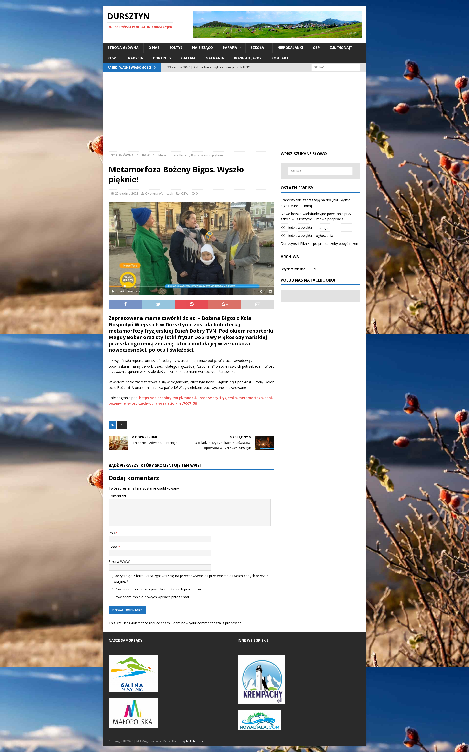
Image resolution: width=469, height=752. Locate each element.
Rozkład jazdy (247, 58)
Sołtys (175, 47)
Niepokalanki (290, 47)
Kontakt (279, 58)
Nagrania (215, 58)
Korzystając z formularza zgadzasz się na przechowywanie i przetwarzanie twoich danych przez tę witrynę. (191, 578)
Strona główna (123, 47)
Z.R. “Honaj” (341, 47)
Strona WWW (119, 561)
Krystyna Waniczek (159, 193)
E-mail (113, 547)
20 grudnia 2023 (126, 193)
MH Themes (194, 741)
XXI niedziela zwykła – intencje (304, 227)
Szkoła (257, 47)
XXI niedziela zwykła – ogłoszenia (307, 235)
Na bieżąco (202, 47)
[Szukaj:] (335, 67)
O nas (154, 47)
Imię (112, 533)
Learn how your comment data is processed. (206, 623)
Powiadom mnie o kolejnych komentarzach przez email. (159, 589)
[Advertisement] (234, 114)
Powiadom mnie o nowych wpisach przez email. (152, 597)
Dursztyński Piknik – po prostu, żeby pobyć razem (320, 243)
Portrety (162, 58)
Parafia (230, 47)
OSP (316, 47)
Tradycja (134, 58)
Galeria (188, 58)
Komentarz (117, 496)
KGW (112, 58)
